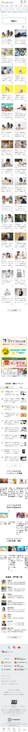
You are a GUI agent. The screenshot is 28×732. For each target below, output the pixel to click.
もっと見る (14, 310)
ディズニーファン (5, 678)
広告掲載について (8, 692)
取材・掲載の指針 (20, 694)
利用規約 (17, 690)
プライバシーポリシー (18, 692)
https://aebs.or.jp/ (14, 715)
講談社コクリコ (3, 558)
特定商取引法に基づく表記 (9, 694)
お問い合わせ (11, 690)
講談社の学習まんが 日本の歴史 (8, 681)
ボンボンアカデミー (6, 675)
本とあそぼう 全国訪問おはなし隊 (9, 684)
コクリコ (11, 570)
